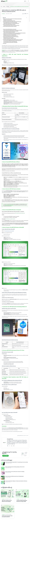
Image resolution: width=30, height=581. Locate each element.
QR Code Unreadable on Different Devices (9, 38)
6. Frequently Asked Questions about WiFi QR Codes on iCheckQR (13, 39)
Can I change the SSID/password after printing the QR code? (12, 40)
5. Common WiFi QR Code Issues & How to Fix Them (10, 36)
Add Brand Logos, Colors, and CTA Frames (9, 34)
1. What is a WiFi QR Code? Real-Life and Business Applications (12, 18)
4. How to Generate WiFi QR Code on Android (9, 26)
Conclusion (4, 43)
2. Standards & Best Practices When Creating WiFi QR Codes (12, 21)
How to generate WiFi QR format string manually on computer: (12, 30)
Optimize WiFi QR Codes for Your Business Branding (11, 23)
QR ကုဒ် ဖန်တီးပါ (5, 455)
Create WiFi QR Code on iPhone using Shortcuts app (11, 25)
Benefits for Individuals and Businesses (9, 20)
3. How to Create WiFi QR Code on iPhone (9, 24)
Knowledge (7, 6)
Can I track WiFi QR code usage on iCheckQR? (10, 42)
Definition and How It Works (7, 19)
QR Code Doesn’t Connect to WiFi (8, 37)
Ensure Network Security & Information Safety (10, 22)
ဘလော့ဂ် (4, 6)
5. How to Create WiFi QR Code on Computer (9, 29)
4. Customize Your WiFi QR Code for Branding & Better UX (11, 33)
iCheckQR (3, 50)
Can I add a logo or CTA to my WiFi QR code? (10, 41)
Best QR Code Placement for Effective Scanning (10, 35)
